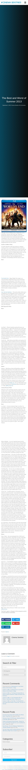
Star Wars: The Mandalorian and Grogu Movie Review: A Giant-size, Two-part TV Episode (14, 702)
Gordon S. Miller (6, 689)
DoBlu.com (12, 382)
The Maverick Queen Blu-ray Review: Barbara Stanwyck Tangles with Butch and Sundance (13, 694)
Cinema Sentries (15, 105)
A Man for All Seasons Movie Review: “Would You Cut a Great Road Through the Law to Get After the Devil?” (14, 723)
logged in (9, 656)
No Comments (22, 105)
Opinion (7, 631)
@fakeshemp (4, 609)
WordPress (14, 384)
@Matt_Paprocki (9, 385)
